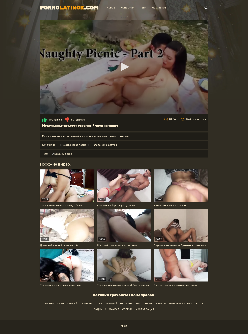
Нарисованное (155, 303)
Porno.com (69, 7)
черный (72, 303)
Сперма (127, 309)
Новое (111, 7)
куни (60, 303)
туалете (86, 303)
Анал (138, 303)
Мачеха (114, 309)
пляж (99, 303)
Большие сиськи (180, 303)
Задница (100, 309)
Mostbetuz (159, 7)
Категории (127, 7)
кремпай (111, 303)
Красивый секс (63, 153)
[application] (124, 67)
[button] (124, 67)
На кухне (126, 303)
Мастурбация (144, 309)
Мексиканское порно (73, 144)
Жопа (199, 303)
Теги (143, 7)
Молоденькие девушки (104, 144)
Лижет (50, 303)
